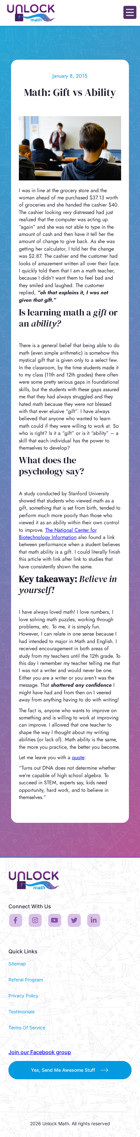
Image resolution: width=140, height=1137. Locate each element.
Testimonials (21, 1011)
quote (78, 757)
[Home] (30, 13)
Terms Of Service (26, 1027)
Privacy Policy (23, 995)
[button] (129, 13)
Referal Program (25, 979)
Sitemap (17, 963)
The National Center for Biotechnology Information (58, 533)
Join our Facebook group (39, 1052)
